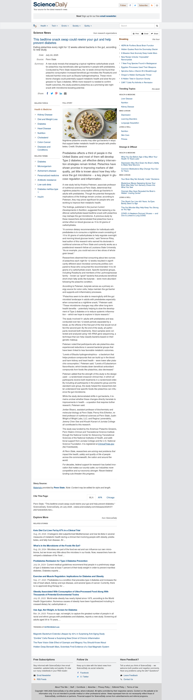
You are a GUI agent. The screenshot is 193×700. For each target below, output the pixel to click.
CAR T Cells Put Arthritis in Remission (137, 82)
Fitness (124, 139)
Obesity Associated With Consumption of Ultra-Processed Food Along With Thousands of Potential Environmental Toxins (70, 593)
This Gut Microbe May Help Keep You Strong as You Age (139, 208)
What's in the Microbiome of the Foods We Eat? (56, 545)
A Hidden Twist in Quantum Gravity (135, 78)
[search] (157, 25)
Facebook (84, 672)
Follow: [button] (123, 5)
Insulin (41, 196)
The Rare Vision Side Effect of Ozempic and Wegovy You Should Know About (69, 642)
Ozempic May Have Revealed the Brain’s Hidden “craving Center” (138, 192)
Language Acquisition (130, 122)
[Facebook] (47, 93)
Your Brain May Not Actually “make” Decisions (140, 179)
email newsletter (108, 16)
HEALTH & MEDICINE (127, 94)
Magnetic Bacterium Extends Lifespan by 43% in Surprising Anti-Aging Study (69, 633)
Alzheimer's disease (47, 170)
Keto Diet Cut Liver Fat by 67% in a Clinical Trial (56, 530)
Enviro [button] (64, 25)
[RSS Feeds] (152, 5)
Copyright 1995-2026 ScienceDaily (49, 690)
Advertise (92, 687)
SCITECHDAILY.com (51, 627)
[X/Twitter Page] (135, 5)
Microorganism (44, 166)
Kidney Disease (45, 114)
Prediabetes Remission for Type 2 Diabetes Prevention (60, 560)
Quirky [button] (87, 25)
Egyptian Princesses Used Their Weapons (138, 67)
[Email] (65, 93)
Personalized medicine (48, 175)
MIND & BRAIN (124, 110)
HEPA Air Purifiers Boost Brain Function (137, 45)
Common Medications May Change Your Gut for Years (139, 169)
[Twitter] (51, 93)
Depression (126, 114)
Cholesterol (43, 137)
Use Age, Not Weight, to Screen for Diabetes (55, 609)
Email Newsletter (44, 675)
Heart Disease (44, 128)
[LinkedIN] (60, 93)
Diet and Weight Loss (48, 119)
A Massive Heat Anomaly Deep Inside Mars (139, 53)
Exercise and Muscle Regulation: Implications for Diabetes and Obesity (68, 576)
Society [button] (76, 25)
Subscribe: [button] (143, 5)
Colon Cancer (44, 142)
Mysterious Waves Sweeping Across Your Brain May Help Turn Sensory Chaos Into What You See (138, 185)
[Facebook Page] (130, 5)
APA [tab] (100, 497)
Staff (72, 687)
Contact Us (128, 679)
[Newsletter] (157, 5)
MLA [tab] (91, 497)
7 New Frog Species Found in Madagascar (139, 63)
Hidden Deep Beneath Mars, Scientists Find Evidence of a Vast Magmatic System (71, 646)
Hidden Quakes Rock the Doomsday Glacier (139, 49)
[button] (135, 34)
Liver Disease (126, 98)
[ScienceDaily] (50, 4)
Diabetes (42, 123)
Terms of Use (132, 687)
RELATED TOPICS (41, 103)
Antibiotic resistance (47, 179)
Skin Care (125, 135)
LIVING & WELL (125, 127)
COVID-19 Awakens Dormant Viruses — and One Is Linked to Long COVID (139, 214)
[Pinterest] (56, 93)
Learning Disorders (129, 119)
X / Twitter (84, 676)
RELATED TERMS (41, 156)
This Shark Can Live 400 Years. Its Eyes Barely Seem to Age (138, 202)
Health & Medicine (43, 109)
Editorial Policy (118, 687)
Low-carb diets (44, 184)
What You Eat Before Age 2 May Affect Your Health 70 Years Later (139, 157)
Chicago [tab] (110, 497)
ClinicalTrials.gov (106, 443)
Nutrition (41, 132)
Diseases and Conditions (44, 148)
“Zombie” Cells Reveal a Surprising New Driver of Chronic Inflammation (66, 638)
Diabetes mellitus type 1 (48, 191)
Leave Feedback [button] (131, 675)
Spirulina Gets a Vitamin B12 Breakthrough (139, 71)
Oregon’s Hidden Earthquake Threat (136, 74)
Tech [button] (54, 25)
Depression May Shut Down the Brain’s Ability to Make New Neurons (140, 163)
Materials (37, 487)
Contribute (81, 687)
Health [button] (43, 25)
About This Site (61, 687)
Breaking (123, 39)
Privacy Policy (104, 687)
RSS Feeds (41, 679)
